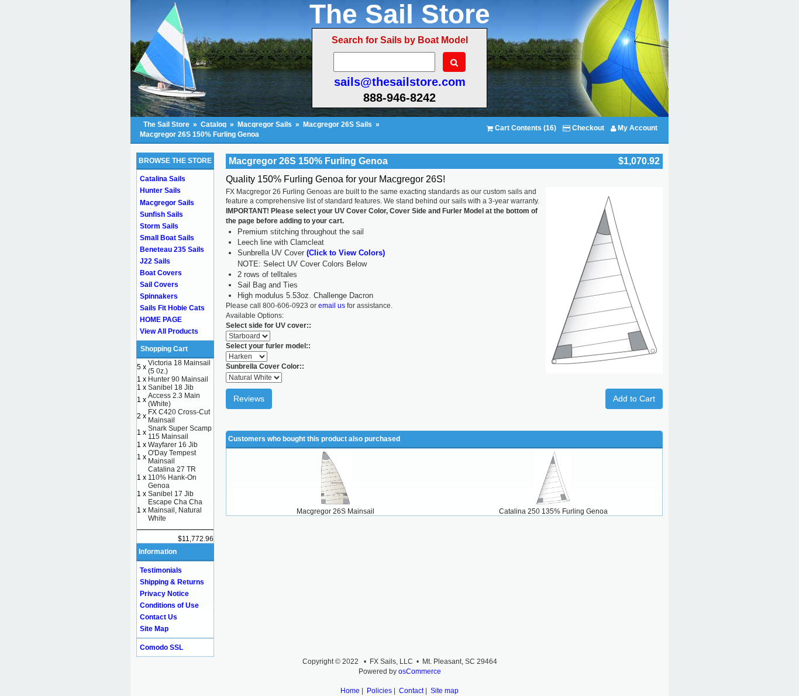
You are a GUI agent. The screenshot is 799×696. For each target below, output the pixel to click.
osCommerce (419, 671)
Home (350, 691)
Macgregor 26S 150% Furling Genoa (199, 134)
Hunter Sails (160, 190)
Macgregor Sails (264, 124)
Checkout (587, 128)
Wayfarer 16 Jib (173, 445)
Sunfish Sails (161, 214)
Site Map (154, 629)
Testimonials (161, 570)
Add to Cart (634, 398)
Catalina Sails (162, 179)
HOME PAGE (161, 320)
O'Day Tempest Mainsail (172, 457)
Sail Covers (159, 285)
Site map (445, 691)
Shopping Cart (164, 349)
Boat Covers (161, 273)
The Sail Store (167, 124)
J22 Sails (155, 261)
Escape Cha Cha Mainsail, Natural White (175, 510)
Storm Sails (159, 226)
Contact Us (158, 617)
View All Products (169, 331)
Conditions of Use (169, 605)
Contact (411, 691)
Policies (379, 691)
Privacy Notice (164, 594)
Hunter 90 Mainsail (178, 379)
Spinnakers (159, 296)
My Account (636, 128)
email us (331, 306)
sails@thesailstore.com (400, 81)
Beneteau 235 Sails (172, 249)
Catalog (213, 124)
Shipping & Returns (172, 582)
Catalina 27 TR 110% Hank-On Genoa (172, 477)
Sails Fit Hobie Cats (172, 308)
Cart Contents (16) (524, 128)
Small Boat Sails (167, 238)
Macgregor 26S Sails (337, 124)
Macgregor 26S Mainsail (335, 511)
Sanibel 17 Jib (171, 494)
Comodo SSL (161, 647)
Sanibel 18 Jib (171, 387)
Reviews (248, 398)
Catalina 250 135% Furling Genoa (553, 511)
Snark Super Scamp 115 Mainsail (180, 432)
